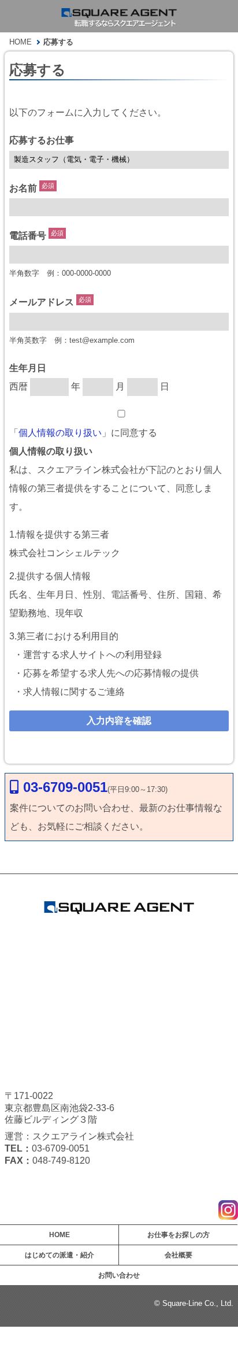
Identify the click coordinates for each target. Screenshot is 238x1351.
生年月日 (27, 368)
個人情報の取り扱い (60, 433)
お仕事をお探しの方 (178, 1235)
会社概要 (178, 1255)
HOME (59, 1235)
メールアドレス (41, 303)
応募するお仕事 (41, 140)
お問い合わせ (119, 1275)
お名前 (23, 188)
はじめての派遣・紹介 (59, 1255)
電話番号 (27, 235)
